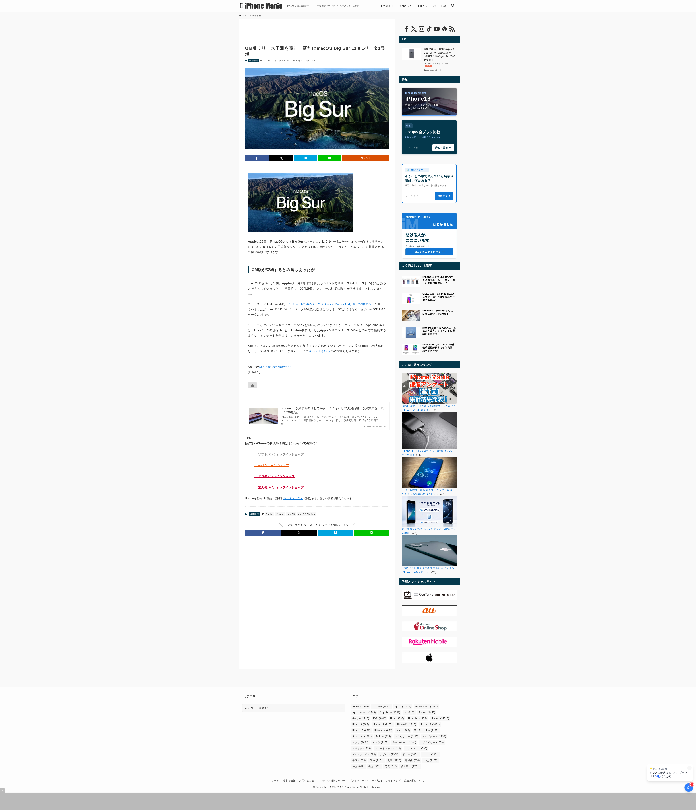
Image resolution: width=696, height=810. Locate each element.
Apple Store (426, 706)
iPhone (280, 514)
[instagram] (421, 29)
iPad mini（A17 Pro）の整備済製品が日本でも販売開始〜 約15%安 (438, 347)
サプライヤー (432, 742)
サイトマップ (393, 780)
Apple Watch (364, 712)
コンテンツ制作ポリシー (331, 780)
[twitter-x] (414, 29)
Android (381, 706)
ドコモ (411, 754)
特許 (358, 766)
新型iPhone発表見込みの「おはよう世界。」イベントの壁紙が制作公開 (439, 330)
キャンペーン (404, 742)
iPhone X (383, 730)
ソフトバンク (416, 748)
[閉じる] (689, 768)
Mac (403, 730)
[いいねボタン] (252, 385)
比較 (430, 760)
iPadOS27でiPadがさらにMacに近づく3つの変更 (437, 312)
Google (360, 718)
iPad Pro (417, 718)
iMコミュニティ (293, 498)
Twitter (383, 736)
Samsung (362, 736)
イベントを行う (319, 351)
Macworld (284, 366)
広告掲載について (414, 780)
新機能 (412, 760)
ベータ (431, 754)
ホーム (275, 780)
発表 (391, 766)
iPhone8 (360, 724)
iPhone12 (382, 724)
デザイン (389, 754)
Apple (269, 514)
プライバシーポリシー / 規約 (365, 780)
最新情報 (253, 61)
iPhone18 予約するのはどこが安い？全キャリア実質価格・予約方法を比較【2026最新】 (332, 410)
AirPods (360, 706)
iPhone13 (406, 724)
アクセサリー (406, 736)
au (409, 712)
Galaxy (427, 712)
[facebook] (406, 29)
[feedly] (444, 29)
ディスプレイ (364, 754)
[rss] (452, 29)
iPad (397, 718)
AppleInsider (268, 366)
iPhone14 (430, 724)
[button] (257, 158)
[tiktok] (429, 29)
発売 (374, 766)
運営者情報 (289, 780)
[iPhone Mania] (261, 6)
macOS (291, 514)
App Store (390, 712)
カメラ (380, 742)
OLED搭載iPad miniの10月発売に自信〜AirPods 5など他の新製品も (438, 296)
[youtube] (437, 29)
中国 (359, 760)
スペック (361, 748)
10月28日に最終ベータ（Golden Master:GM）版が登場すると (331, 304)
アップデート (434, 736)
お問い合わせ (306, 780)
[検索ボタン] (453, 6)
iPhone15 (361, 730)
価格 (376, 760)
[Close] (2, 790)
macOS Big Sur (306, 514)
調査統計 (410, 766)
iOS (379, 718)
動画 (394, 760)
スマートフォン (388, 748)
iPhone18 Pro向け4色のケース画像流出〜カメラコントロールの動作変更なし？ (439, 280)
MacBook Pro (426, 730)
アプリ (360, 742)
